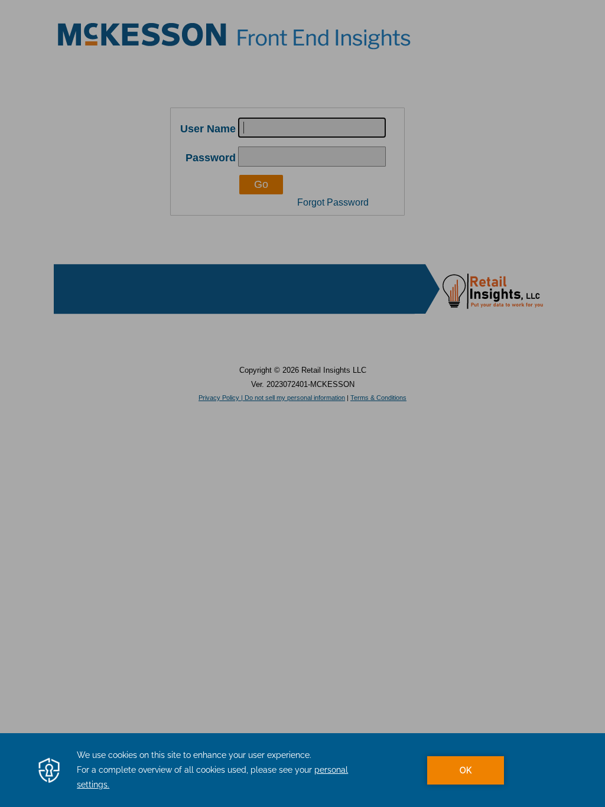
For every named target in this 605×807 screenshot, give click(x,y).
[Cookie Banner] (302, 770)
